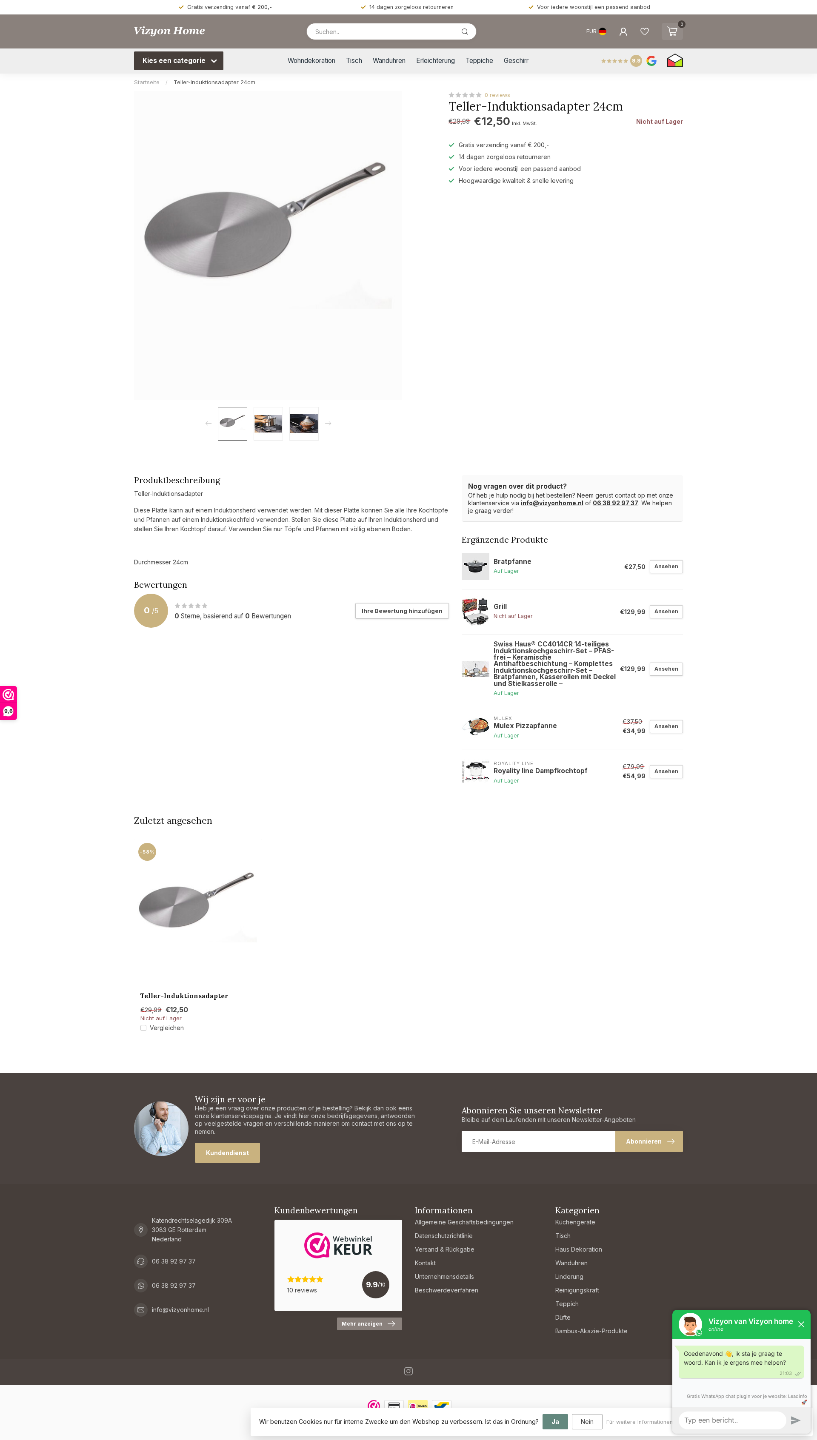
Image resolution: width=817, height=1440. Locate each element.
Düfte (563, 1317)
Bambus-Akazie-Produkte (591, 1331)
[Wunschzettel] (644, 31)
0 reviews (497, 95)
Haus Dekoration (578, 1249)
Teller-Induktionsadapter (184, 996)
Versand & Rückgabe (444, 1249)
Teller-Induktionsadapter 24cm (214, 82)
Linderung (569, 1276)
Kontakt (425, 1262)
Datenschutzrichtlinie (444, 1235)
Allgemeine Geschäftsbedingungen (464, 1222)
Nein (587, 1421)
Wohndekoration (311, 61)
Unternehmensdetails (444, 1276)
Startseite (147, 82)
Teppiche (479, 61)
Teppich (567, 1303)
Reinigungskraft (577, 1290)
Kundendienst (227, 1152)
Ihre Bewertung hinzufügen (402, 610)
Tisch (354, 61)
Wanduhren (389, 61)
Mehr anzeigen (362, 1323)
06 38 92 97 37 (615, 503)
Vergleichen (167, 1028)
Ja (555, 1421)
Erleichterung (435, 61)
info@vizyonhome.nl (552, 503)
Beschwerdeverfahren (446, 1290)
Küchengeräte (575, 1222)
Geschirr (516, 61)
